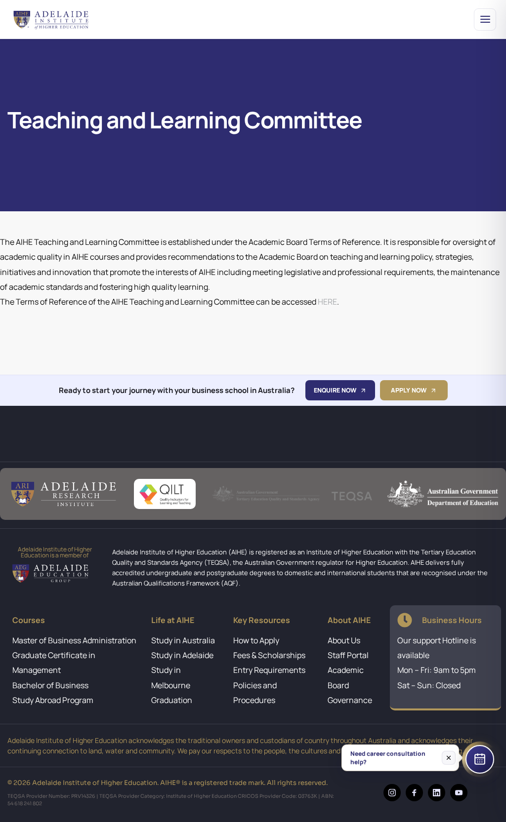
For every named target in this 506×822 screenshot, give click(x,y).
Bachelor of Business (50, 685)
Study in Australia (183, 640)
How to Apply (256, 640)
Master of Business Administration (74, 640)
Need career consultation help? (387, 757)
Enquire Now (335, 390)
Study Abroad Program (52, 700)
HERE (327, 301)
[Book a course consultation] (479, 759)
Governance (350, 700)
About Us (344, 640)
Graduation (171, 700)
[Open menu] (485, 19)
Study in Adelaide (182, 655)
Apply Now (408, 390)
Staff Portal (348, 655)
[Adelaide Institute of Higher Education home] (58, 19)
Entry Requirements (269, 670)
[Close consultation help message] (449, 757)
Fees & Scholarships (269, 655)
